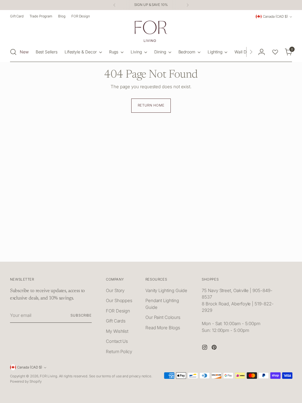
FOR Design (118, 311)
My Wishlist (117, 331)
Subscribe (81, 315)
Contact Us (117, 341)
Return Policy (119, 351)
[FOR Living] (151, 31)
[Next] (187, 5)
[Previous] (114, 5)
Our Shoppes (119, 300)
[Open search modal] (13, 52)
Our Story (115, 290)
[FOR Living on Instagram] (205, 348)
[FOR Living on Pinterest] (214, 348)
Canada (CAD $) (275, 16)
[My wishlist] (275, 52)
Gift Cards (116, 321)
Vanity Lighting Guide (166, 290)
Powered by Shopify (26, 381)
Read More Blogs (162, 327)
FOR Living (48, 376)
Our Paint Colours (162, 317)
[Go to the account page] (261, 52)
